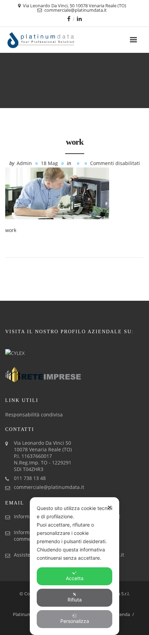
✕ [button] (109, 507)
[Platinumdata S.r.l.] (52, 39)
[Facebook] (69, 18)
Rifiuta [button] (75, 600)
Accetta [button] (75, 578)
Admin (24, 163)
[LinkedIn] (79, 18)
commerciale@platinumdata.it (49, 487)
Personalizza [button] (74, 621)
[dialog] (74, 566)
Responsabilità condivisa (34, 414)
